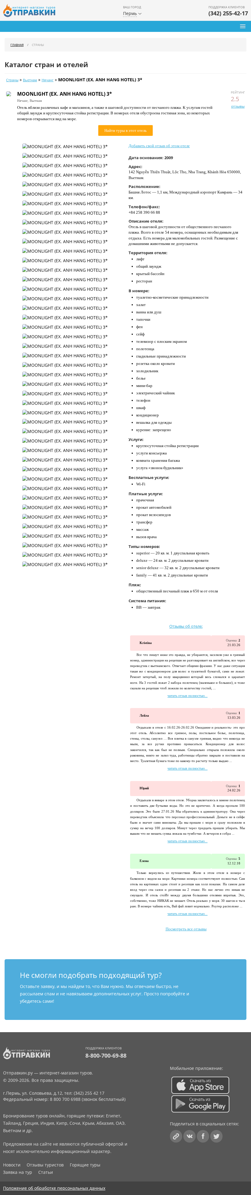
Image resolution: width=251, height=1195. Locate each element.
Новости (12, 1165)
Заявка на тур (17, 1172)
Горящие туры (85, 1165)
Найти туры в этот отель (125, 130)
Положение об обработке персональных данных (54, 1188)
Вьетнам (30, 80)
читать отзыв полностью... (187, 696)
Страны (12, 80)
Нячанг (48, 80)
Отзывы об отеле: (186, 626)
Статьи (45, 1172)
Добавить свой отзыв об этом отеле (159, 146)
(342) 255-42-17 (228, 13)
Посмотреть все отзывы (186, 929)
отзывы (238, 106)
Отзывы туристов (45, 1165)
